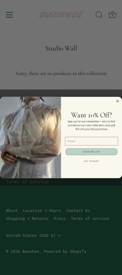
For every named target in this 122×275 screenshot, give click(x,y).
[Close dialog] (118, 101)
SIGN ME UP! (91, 151)
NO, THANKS (91, 161)
